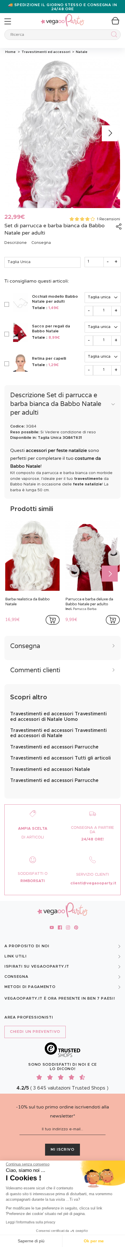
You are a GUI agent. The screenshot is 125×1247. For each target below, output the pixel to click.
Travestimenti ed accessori (45, 52)
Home (10, 52)
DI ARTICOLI (33, 837)
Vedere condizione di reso (70, 432)
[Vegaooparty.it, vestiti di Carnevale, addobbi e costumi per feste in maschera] (62, 17)
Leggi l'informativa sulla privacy (30, 1222)
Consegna (41, 243)
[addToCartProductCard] (53, 620)
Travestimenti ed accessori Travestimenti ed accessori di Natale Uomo (58, 716)
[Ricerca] (113, 35)
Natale (81, 52)
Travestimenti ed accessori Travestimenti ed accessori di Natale (58, 733)
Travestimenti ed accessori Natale (50, 769)
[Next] (110, 133)
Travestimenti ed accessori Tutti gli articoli (60, 758)
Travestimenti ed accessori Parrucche (54, 747)
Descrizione (15, 243)
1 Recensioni (108, 219)
